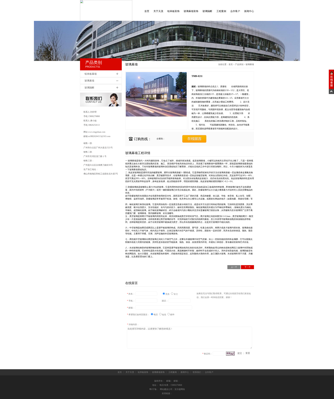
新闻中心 (249, 11)
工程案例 (221, 11)
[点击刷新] (230, 353)
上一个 (234, 267)
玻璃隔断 (207, 11)
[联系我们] (101, 106)
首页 (146, 11)
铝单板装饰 (173, 11)
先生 (167, 294)
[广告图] (167, 41)
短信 (164, 314)
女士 (176, 294)
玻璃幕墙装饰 (191, 11)
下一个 (247, 267)
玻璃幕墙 (89, 80)
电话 (156, 314)
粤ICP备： (154, 389)
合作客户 (235, 11)
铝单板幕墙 (91, 74)
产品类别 (239, 64)
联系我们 (197, 372)
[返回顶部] (331, 91)
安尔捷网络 (179, 389)
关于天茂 (158, 11)
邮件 (172, 314)
